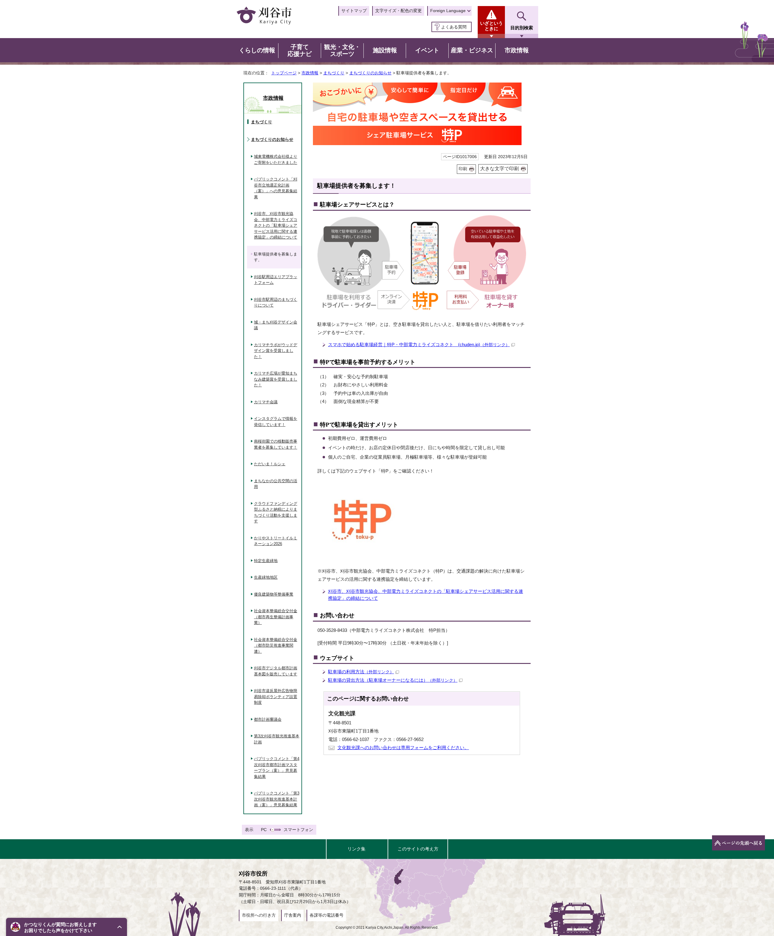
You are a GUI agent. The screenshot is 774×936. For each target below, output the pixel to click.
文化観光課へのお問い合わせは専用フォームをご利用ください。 (403, 747)
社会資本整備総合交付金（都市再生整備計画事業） (275, 617)
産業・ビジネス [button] (472, 50)
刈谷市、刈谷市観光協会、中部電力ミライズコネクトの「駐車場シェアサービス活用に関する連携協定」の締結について (275, 225)
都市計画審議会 (267, 719)
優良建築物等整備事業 (273, 594)
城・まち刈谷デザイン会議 (275, 325)
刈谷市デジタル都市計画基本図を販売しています (275, 671)
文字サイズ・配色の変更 (398, 10)
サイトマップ (354, 10)
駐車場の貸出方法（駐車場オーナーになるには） (392, 680)
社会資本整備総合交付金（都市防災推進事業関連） (275, 645)
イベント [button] (427, 50)
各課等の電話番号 (326, 915)
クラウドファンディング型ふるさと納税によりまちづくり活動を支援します (275, 512)
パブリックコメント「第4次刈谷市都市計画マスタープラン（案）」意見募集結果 (276, 767)
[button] (66, 927)
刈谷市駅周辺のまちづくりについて (275, 302)
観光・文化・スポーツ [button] (342, 50)
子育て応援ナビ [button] (300, 50)
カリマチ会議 (266, 402)
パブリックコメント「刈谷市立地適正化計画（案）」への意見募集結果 (275, 188)
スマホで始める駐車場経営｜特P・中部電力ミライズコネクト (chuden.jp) (419, 344)
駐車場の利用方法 (361, 671)
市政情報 (309, 72)
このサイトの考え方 (418, 848)
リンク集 (356, 848)
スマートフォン (298, 829)
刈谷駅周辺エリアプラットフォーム (275, 280)
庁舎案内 (292, 915)
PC (264, 829)
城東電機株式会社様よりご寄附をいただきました (275, 159)
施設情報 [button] (385, 50)
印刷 (463, 169)
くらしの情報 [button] (257, 50)
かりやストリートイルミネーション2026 (275, 541)
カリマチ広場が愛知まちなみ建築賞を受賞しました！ (275, 379)
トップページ (284, 72)
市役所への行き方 (259, 915)
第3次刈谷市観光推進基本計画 (276, 739)
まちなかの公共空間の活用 (275, 484)
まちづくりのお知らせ (370, 72)
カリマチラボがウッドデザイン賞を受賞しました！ (275, 351)
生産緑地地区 (266, 577)
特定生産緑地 (266, 560)
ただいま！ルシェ (269, 464)
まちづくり (333, 72)
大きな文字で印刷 (499, 168)
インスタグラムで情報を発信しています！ (275, 421)
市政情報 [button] (517, 50)
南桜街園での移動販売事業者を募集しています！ (275, 444)
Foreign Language (448, 10)
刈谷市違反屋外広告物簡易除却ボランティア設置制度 (275, 696)
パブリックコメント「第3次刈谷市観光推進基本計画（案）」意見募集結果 (276, 799)
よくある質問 (454, 26)
